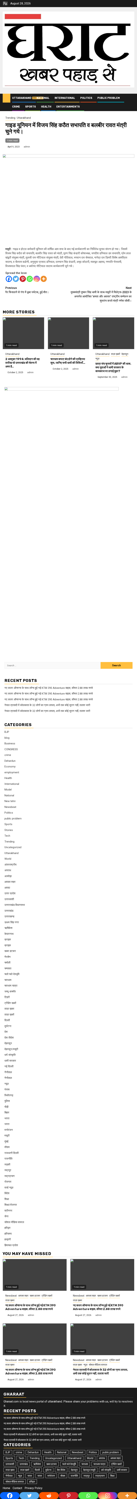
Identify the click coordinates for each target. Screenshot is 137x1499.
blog (6, 737)
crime (16, 106)
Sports (30, 106)
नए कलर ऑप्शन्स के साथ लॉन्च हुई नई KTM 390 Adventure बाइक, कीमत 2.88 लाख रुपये (48, 688)
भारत (6, 1118)
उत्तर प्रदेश (10, 893)
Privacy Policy (33, 1488)
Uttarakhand (21, 98)
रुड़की (7, 1164)
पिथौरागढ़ (8, 1095)
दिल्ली (7, 1020)
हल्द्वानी (7, 1239)
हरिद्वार (7, 1227)
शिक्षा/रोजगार (10, 1204)
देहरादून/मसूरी (11, 1049)
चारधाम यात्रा (10, 985)
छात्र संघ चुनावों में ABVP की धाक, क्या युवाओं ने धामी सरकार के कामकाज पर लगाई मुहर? (113, 367)
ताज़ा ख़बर (9, 1008)
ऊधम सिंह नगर (11, 922)
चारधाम (7, 980)
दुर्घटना (7, 1026)
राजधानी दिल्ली (11, 1153)
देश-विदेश (9, 1037)
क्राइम (7, 939)
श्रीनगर (8, 1210)
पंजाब (6, 1089)
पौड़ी (6, 1106)
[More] (43, 279)
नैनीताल (8, 1072)
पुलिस (7, 1101)
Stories (8, 830)
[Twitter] (16, 279)
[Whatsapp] (30, 279)
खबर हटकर (10, 951)
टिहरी (7, 997)
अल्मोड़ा (8, 876)
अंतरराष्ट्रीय (10, 864)
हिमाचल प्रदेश (11, 1245)
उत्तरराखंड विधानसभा (14, 905)
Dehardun (10, 760)
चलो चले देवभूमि (11, 974)
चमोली (7, 962)
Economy (10, 766)
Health (46, 106)
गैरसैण (7, 957)
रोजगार (7, 1181)
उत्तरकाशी (9, 899)
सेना (6, 1216)
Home (6, 1488)
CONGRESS (11, 749)
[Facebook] (9, 279)
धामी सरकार (10, 1060)
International (65, 98)
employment (11, 772)
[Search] (132, 98)
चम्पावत (7, 968)
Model (8, 789)
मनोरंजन (8, 1130)
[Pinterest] (23, 279)
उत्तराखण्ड (9, 916)
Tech (7, 835)
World (7, 858)
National (43, 98)
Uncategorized (12, 847)
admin (27, 146)
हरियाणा (8, 1233)
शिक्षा (6, 1199)
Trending (10, 117)
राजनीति (8, 1158)
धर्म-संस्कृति (10, 1054)
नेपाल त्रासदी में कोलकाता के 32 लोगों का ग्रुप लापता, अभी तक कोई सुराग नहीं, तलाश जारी (47, 705)
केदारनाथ (9, 933)
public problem (108, 98)
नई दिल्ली (8, 1066)
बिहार (6, 1112)
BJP (6, 732)
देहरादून (124, 354)
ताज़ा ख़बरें (115, 354)
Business (9, 743)
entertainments (68, 106)
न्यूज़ (97, 358)
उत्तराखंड (8, 910)
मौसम (7, 1147)
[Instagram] (37, 279)
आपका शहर (10, 881)
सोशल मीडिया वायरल (14, 1222)
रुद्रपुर (7, 1170)
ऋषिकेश (8, 928)
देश (6, 1031)
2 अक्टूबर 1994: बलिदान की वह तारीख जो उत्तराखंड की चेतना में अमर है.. (22, 362)
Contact (17, 1488)
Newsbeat (10, 807)
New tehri (10, 801)
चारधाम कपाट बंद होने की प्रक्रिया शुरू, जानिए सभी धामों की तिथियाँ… (67, 360)
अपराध (7, 870)
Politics (86, 98)
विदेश (6, 1193)
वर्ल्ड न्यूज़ (8, 1187)
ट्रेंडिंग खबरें (10, 1003)
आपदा (7, 887)
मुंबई (6, 1141)
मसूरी (6, 1135)
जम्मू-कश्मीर (10, 991)
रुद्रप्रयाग (9, 1176)
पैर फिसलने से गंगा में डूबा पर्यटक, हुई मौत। (27, 290)
